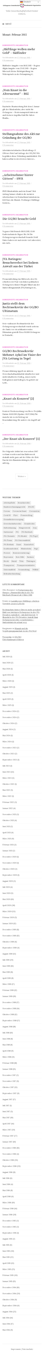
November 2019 (9, 935)
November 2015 (9, 1227)
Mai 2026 (6, 669)
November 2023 (9, 748)
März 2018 (6, 1057)
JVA (17, 532)
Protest (7, 553)
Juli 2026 (6, 656)
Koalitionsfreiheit (11, 549)
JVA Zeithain (9, 544)
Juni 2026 (6, 663)
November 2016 (9, 1154)
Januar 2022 (7, 808)
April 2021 (6, 832)
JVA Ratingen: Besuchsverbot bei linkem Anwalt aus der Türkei (20, 262)
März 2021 (6, 838)
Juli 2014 (5, 1318)
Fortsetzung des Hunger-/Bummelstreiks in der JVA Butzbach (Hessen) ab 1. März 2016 (17, 592)
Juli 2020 (6, 887)
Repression (8, 557)
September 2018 (9, 1020)
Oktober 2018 (8, 1014)
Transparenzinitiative (26, 565)
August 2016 (7, 1172)
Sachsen (30, 557)
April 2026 (6, 675)
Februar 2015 (8, 1275)
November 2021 (9, 814)
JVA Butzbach (27, 532)
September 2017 (9, 1093)
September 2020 (9, 875)
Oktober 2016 (8, 1160)
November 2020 (9, 863)
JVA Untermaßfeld (22, 540)
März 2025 (6, 705)
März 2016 (6, 1202)
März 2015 (6, 1269)
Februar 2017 (8, 1136)
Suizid (14, 561)
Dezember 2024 (9, 711)
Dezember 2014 (9, 1287)
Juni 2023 (6, 772)
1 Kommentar (7, 186)
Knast (18, 544)
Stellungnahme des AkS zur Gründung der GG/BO (21, 136)
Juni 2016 (6, 1184)
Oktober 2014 (8, 1299)
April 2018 (6, 1051)
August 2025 (7, 687)
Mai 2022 (6, 790)
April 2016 (6, 1196)
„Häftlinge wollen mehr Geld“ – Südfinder (18, 51)
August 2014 (7, 1311)
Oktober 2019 (8, 942)
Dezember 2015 (9, 1221)
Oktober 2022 (8, 784)
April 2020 (6, 905)
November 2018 (9, 1008)
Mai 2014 (6, 1330)
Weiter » (22, 476)
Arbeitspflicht (9, 503)
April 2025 (6, 699)
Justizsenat (8, 532)
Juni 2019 (6, 966)
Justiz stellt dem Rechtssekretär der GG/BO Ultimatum (20, 307)
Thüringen (31, 561)
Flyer (15, 515)
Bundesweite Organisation (15, 45)
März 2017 (6, 1130)
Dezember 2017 (9, 1075)
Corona (7, 511)
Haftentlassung (10, 528)
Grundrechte (29, 524)
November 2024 (9, 717)
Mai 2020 (6, 899)
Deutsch (27, 2)
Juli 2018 (5, 1033)
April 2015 (6, 1263)
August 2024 (7, 729)
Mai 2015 (6, 1257)
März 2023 (7, 778)
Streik (6, 561)
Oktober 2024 (8, 723)
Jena (35, 528)
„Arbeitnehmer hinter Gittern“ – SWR (17, 177)
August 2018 (7, 1026)
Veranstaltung (24, 569)
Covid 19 (7, 515)
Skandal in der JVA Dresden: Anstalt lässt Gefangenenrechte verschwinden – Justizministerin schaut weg (20, 620)
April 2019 (6, 978)
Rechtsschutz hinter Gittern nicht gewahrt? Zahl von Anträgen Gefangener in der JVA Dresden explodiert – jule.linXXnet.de (21, 612)
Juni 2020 (6, 893)
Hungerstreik (24, 528)
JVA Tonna (8, 540)
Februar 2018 (8, 1063)
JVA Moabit (22, 536)
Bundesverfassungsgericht (14, 507)
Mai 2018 (6, 1045)
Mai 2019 (6, 972)
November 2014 (9, 1293)
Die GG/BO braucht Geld (19, 219)
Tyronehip (7, 637)
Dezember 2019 (9, 929)
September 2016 (9, 1166)
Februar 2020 (8, 917)
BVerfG (31, 507)
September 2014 (9, 1305)
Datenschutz (27, 1349)
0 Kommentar (8, 60)
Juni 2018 (6, 1039)
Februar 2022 (8, 802)
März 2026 (7, 681)
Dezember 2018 (9, 1002)
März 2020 (7, 911)
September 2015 (9, 1233)
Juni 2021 (6, 826)
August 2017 (7, 1099)
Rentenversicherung (21, 553)
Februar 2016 (8, 1208)
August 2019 (7, 954)
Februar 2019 (8, 990)
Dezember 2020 (9, 857)
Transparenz (9, 565)
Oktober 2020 (8, 869)
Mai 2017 (6, 1117)
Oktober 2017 (8, 1087)
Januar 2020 (7, 923)
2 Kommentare (8, 366)
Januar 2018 (7, 1069)
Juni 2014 (6, 1324)
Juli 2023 (6, 766)
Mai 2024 (6, 735)
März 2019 (6, 984)
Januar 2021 (7, 851)
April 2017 (6, 1123)
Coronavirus (34, 511)
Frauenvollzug (26, 515)
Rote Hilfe (20, 557)
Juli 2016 (5, 1178)
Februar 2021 (8, 845)
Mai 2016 (6, 1190)
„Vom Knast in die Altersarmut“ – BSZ (15, 92)
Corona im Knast (19, 511)
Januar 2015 (7, 1281)
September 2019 (9, 948)
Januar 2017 (7, 1142)
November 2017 (9, 1081)
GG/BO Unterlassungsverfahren (13, 638)
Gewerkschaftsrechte (12, 524)
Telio (21, 561)
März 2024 (7, 741)
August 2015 (7, 1239)
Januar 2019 (7, 996)
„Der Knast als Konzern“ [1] (21, 439)
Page (36, 549)
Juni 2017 (6, 1111)
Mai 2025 (6, 693)
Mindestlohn (26, 549)
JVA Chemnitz (9, 536)
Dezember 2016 (9, 1148)
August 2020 (7, 881)
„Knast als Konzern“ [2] (18, 399)
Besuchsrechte (24, 503)
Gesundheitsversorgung (13, 519)
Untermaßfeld (9, 569)
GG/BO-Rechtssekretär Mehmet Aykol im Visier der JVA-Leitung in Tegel (21, 354)
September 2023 (9, 760)
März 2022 (6, 796)
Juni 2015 (6, 1251)
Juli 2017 (5, 1105)
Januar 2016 (7, 1214)
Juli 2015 (5, 1245)
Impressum (16, 1349)
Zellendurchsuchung (12, 574)
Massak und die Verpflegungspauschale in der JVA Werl (19, 629)
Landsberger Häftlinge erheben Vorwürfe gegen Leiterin (20, 602)
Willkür (35, 569)
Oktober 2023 (8, 753)
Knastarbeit (29, 544)
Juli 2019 (5, 960)
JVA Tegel (34, 536)
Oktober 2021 (8, 820)
